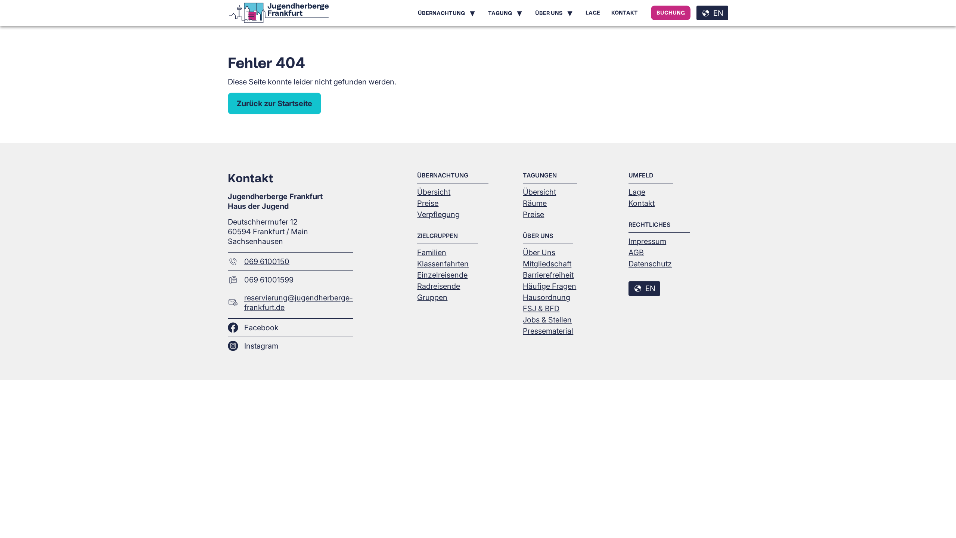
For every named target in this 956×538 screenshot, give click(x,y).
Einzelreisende (442, 274)
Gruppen (432, 297)
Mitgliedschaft (547, 263)
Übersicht (433, 192)
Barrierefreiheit (548, 274)
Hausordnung (546, 297)
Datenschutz (650, 263)
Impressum (647, 241)
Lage (593, 12)
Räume (535, 203)
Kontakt (624, 12)
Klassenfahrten (443, 263)
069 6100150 (266, 261)
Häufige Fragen (549, 286)
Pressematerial (548, 331)
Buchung (671, 12)
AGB (636, 252)
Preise (427, 203)
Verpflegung (438, 214)
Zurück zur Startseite (274, 103)
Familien (431, 252)
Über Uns (539, 252)
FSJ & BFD (541, 308)
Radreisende (438, 286)
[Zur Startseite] (279, 13)
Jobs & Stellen (547, 319)
